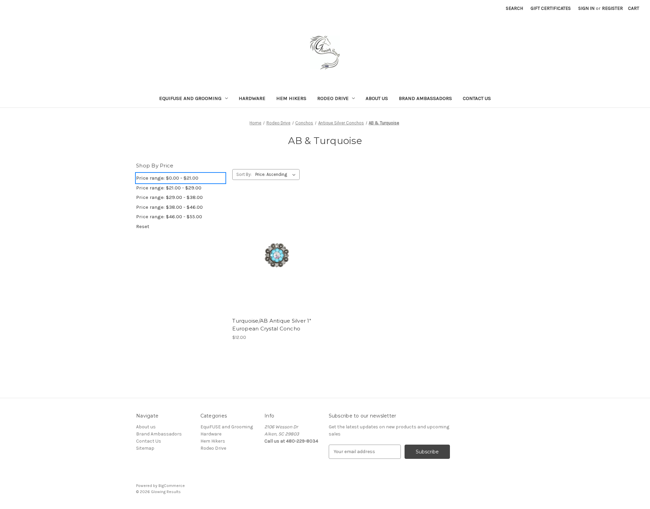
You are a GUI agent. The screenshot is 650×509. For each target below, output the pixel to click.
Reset (142, 226)
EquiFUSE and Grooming (190, 98)
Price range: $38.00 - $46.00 (169, 207)
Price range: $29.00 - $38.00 (169, 197)
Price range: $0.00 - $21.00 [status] (167, 178)
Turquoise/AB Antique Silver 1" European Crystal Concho (271, 325)
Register (612, 8)
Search (514, 8)
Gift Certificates (550, 8)
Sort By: (244, 174)
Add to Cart (276, 267)
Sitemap (145, 448)
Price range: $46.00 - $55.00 (169, 216)
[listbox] (276, 174)
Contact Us (477, 98)
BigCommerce (171, 485)
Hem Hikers (291, 98)
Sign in (586, 8)
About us (377, 98)
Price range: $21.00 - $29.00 (168, 188)
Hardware (252, 98)
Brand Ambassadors (425, 98)
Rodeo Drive (333, 98)
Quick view (275, 243)
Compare (274, 255)
